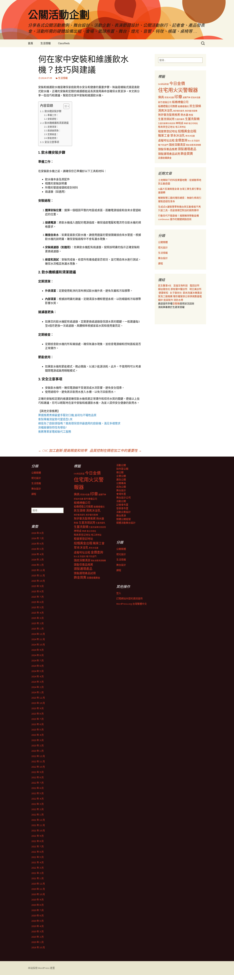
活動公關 (121, 465)
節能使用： (53, 138)
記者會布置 (122, 504)
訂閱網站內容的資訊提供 (129, 598)
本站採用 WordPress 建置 (41, 968)
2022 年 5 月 (37, 793)
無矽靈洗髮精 (191, 111)
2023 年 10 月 (38, 703)
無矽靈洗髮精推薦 (169, 114)
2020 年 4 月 (37, 926)
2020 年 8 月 (37, 904)
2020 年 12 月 (38, 883)
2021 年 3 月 (37, 867)
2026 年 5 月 (37, 548)
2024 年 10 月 (38, 644)
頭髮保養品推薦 (167, 149)
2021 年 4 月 (37, 862)
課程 (160, 263)
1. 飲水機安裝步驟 (51, 111)
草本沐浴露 (190, 136)
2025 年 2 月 (37, 623)
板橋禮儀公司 (180, 102)
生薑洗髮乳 (179, 119)
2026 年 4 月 (37, 554)
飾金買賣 (187, 154)
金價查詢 (181, 140)
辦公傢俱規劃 (190, 296)
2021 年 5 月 (37, 857)
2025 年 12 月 (38, 570)
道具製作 (168, 299)
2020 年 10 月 (38, 894)
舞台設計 (163, 258)
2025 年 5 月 (37, 607)
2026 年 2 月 (37, 559)
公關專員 (121, 483)
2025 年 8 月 (37, 591)
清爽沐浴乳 (165, 110)
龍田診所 (194, 285)
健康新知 (163, 292)
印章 (178, 96)
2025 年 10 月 (38, 580)
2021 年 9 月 (37, 835)
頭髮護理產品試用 (169, 153)
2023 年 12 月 (38, 697)
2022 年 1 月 (37, 814)
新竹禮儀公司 (164, 102)
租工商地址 (180, 127)
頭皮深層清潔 (177, 144)
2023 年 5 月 (37, 729)
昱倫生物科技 (180, 285)
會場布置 (121, 493)
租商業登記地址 (166, 126)
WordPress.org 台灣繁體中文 (131, 603)
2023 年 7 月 (37, 718)
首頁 (30, 43)
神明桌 (179, 123)
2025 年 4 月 (37, 612)
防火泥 (191, 141)
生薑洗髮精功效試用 (166, 123)
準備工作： (53, 115)
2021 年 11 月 (38, 825)
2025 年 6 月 (37, 602)
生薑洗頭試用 (166, 119)
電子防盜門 (163, 145)
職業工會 (164, 135)
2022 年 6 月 (37, 788)
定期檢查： (53, 134)
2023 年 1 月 (37, 750)
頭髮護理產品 (187, 149)
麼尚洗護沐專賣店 (192, 292)
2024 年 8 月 (37, 655)
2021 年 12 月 (38, 819)
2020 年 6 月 (37, 915)
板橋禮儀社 (183, 106)
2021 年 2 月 (37, 873)
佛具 (161, 97)
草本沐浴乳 (177, 135)
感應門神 (186, 97)
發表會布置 (122, 508)
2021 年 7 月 (37, 846)
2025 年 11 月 (38, 575)
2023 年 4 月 (37, 734)
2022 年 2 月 (37, 809)
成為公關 (121, 486)
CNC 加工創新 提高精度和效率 (62, 450)
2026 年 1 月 (37, 564)
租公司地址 (193, 123)
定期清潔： (53, 126)
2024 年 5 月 (37, 671)
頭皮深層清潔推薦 (193, 145)
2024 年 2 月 (37, 687)
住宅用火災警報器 (178, 90)
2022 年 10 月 (38, 766)
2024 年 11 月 (38, 639)
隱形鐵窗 (178, 296)
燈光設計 (163, 247)
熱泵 (191, 115)
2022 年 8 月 (37, 777)
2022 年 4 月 (37, 798)
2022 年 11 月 (38, 761)
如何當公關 (122, 468)
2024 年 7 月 (37, 660)
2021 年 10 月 (38, 830)
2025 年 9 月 (37, 586)
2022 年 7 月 (37, 782)
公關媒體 (163, 242)
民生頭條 (195, 106)
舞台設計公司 (123, 497)
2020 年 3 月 (37, 931)
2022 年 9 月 (37, 772)
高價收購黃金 (164, 157)
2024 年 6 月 (37, 665)
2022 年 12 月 (38, 756)
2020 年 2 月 (37, 936)
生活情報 (45, 43)
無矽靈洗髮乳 (178, 111)
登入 (118, 593)
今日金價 (177, 83)
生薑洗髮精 (192, 119)
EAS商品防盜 (163, 84)
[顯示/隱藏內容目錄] (65, 106)
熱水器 (184, 114)
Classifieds (64, 43)
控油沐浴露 (195, 97)
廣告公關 (121, 479)
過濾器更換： (54, 130)
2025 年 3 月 (37, 618)
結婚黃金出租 (187, 131)
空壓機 (176, 303)
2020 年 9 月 (37, 899)
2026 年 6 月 (37, 543)
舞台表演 (121, 515)
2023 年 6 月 (37, 724)
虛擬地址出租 (166, 140)
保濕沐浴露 (169, 97)
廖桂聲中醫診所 (179, 289)
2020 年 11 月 (38, 889)
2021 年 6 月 (37, 851)
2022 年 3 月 (37, 804)
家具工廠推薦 (165, 296)
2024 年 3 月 (37, 681)
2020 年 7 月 (37, 910)
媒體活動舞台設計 (126, 522)
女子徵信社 (176, 292)
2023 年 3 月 (37, 740)
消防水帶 (178, 299)
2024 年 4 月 (37, 676)
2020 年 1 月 (37, 942)
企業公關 (121, 475)
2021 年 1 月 (37, 878)
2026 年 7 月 (37, 538)
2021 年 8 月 (37, 841)
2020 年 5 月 (37, 920)
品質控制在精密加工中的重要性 (116, 450)
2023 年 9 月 (37, 708)
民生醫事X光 (164, 285)
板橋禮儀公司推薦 (167, 106)
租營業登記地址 (167, 131)
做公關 (120, 472)
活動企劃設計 (123, 511)
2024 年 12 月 (38, 633)
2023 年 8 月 (37, 713)
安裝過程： (53, 118)
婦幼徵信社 (164, 289)
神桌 (186, 123)
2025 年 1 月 (37, 628)
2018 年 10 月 (38, 947)
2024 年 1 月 (37, 692)
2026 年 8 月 (37, 533)
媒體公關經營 (123, 519)
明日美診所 (195, 289)
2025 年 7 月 (37, 596)
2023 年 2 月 (37, 745)
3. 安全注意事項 (50, 142)
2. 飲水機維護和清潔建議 (55, 122)
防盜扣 (197, 141)
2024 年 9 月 (37, 649)
